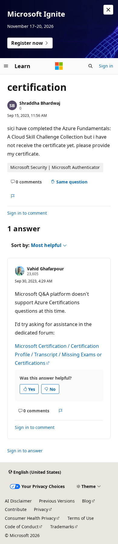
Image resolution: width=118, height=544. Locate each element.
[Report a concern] (12, 196)
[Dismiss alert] (108, 10)
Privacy (41, 509)
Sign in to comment (27, 213)
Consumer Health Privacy (30, 518)
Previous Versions (57, 501)
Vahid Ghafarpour (45, 269)
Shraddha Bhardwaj (39, 103)
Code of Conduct (21, 526)
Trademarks (62, 526)
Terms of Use (80, 518)
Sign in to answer (25, 450)
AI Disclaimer (18, 501)
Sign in (106, 66)
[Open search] (90, 66)
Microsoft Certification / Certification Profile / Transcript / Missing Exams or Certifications (58, 354)
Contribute (16, 509)
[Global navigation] (6, 66)
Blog (86, 501)
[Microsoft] (59, 66)
